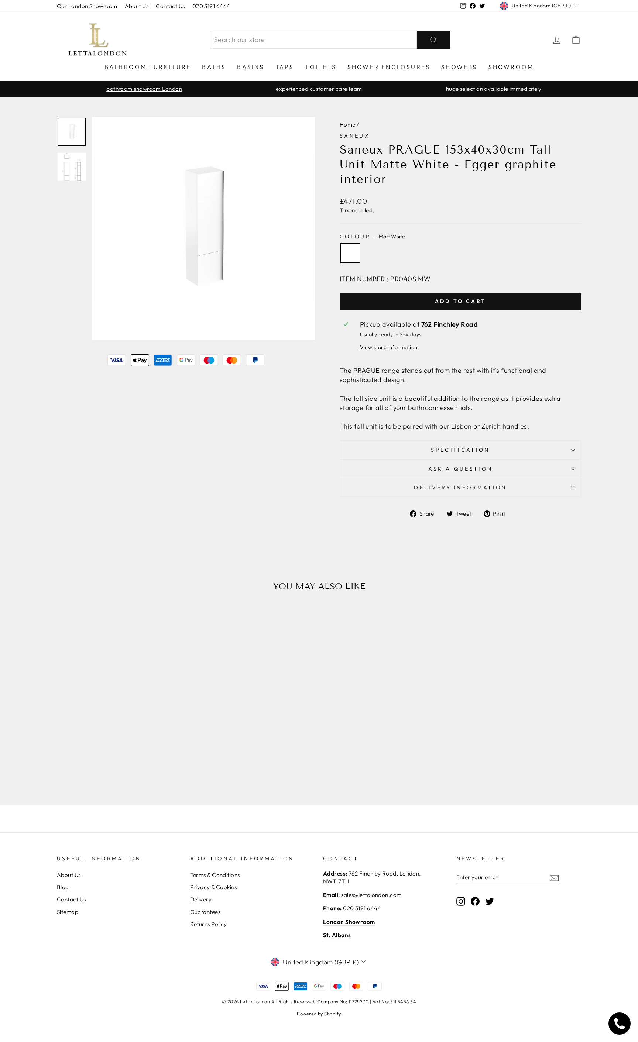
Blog (63, 887)
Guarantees (205, 911)
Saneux (355, 136)
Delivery (201, 899)
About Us (137, 6)
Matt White (350, 253)
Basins (250, 67)
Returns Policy (208, 924)
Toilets (320, 67)
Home (348, 124)
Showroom (511, 67)
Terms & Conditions (215, 874)
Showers (459, 67)
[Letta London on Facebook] (475, 901)
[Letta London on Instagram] (460, 901)
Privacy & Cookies (213, 887)
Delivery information (460, 487)
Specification (460, 450)
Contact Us (170, 6)
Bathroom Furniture (147, 67)
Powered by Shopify (319, 1014)
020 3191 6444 (211, 6)
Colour (372, 236)
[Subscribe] (554, 878)
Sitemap (67, 911)
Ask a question (460, 468)
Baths (214, 67)
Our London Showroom (87, 6)
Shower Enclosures (388, 67)
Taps (284, 67)
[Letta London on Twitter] (489, 901)
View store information (389, 347)
